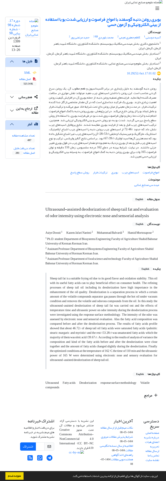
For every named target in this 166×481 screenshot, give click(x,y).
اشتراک (28, 446)
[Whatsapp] (40, 459)
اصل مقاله (26, 81)
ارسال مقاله (152, 451)
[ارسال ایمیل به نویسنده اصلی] (96, 36)
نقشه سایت (152, 460)
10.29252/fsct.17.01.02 (141, 73)
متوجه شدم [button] (14, 475)
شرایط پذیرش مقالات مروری (117, 437)
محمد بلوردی (105, 37)
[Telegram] (49, 459)
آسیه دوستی (153, 37)
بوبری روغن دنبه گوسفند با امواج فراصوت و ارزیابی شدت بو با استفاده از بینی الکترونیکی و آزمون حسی (103, 22)
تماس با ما (153, 455)
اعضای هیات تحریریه (152, 444)
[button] (71, 476)
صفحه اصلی (152, 433)
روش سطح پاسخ (79, 172)
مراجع (148, 395)
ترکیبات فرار (100, 172)
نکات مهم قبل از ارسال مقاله (117, 428)
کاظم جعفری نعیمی (129, 37)
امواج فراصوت (151, 172)
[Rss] (30, 459)
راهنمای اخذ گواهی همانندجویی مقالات (122, 457)
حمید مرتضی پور (80, 37)
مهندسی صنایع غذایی (146, 185)
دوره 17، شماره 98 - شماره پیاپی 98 (14, 26)
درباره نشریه (151, 437)
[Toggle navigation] (84, 8)
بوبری (114, 172)
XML (27, 73)
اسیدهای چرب (130, 172)
